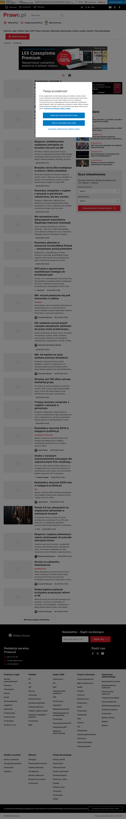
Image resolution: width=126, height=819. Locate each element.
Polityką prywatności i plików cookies (57, 108)
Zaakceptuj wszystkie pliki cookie (63, 115)
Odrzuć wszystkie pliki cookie (64, 123)
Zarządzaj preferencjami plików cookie (63, 129)
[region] (64, 109)
